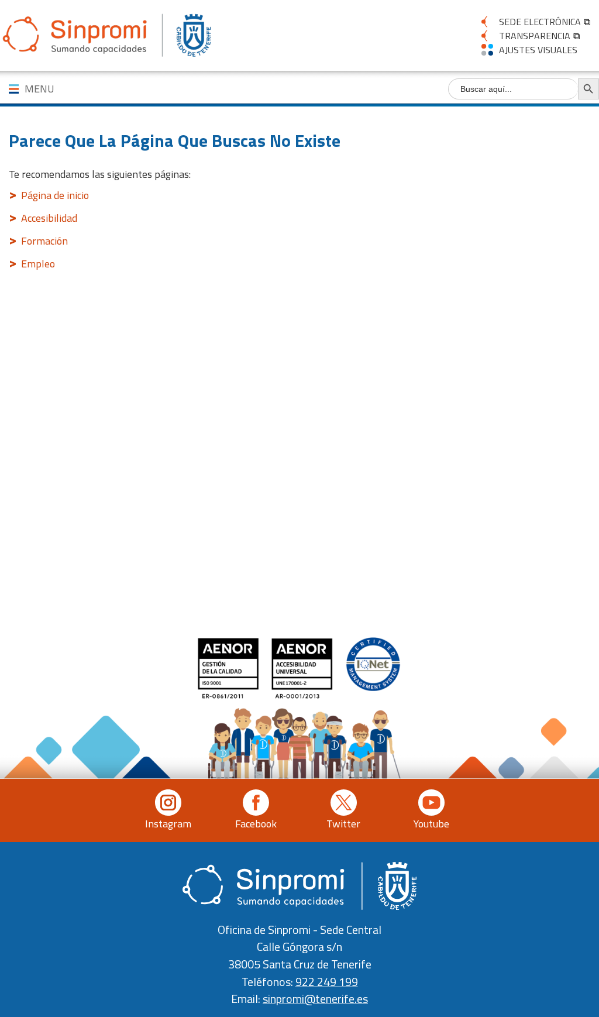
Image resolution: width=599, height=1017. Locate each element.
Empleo (38, 264)
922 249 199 (326, 982)
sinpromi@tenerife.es (315, 999)
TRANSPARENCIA (534, 36)
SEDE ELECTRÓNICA (540, 22)
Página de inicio (55, 195)
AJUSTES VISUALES (538, 50)
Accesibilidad (49, 218)
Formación (44, 241)
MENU (39, 89)
